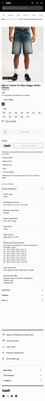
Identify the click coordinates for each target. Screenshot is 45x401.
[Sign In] (37, 3)
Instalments (6, 290)
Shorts (16, 19)
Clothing (11, 19)
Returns (4, 300)
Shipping (5, 295)
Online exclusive (29, 146)
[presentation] (4, 15)
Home (3, 19)
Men (6, 19)
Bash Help (7, 370)
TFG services (8, 375)
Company (7, 380)
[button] (4, 112)
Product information (9, 189)
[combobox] (22, 8)
